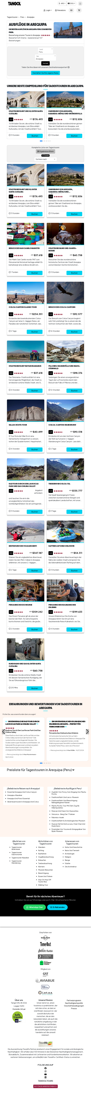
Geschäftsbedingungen (74, 1006)
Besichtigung (43, 873)
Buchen (35, 136)
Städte (67, 863)
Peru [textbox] (41, 52)
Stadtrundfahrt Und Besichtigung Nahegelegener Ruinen (64, 801)
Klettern (41, 866)
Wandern (41, 847)
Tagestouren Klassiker (20, 858)
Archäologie (69, 853)
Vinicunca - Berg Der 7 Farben (63, 814)
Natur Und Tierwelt (72, 850)
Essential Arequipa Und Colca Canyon (22, 792)
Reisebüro (61, 10)
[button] (7, 106)
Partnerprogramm (74, 1000)
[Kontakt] (71, 10)
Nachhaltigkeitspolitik (74, 1003)
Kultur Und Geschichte (73, 847)
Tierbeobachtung (45, 863)
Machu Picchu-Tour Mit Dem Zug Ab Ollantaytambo (65, 807)
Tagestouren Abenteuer (17, 848)
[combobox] (45, 50)
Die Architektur (71, 866)
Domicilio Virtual (19, 1009)
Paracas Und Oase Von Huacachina (64, 811)
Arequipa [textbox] (39, 59)
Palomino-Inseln (57, 817)
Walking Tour (43, 885)
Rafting (41, 850)
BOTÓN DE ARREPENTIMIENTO (45, 1086)
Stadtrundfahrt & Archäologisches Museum (68, 821)
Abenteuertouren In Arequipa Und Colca (23, 802)
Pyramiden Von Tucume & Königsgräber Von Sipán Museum (68, 830)
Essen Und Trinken (45, 876)
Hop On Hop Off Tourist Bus (44, 881)
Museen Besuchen (45, 870)
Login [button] (47, 10)
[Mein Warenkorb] (79, 10)
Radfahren (42, 853)
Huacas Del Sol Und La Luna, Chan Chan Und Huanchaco (68, 825)
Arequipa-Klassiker (14, 795)
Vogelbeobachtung (46, 857)
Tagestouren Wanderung (17, 862)
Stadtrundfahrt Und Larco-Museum (65, 797)
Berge (67, 860)
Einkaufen (42, 860)
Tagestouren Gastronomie (17, 853)
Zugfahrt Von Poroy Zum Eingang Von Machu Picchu (68, 793)
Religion (68, 857)
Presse (74, 1008)
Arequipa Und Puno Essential (18, 798)
